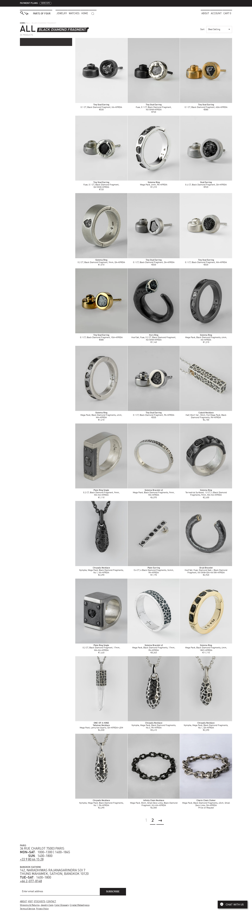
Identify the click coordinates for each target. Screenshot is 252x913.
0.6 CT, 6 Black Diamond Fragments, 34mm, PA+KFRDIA (154, 570)
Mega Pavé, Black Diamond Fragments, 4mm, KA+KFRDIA (206, 337)
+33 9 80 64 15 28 (32, 859)
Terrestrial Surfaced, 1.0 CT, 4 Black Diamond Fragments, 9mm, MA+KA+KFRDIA (206, 492)
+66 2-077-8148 (31, 881)
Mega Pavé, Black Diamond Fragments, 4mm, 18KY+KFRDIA (206, 647)
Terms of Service (27, 909)
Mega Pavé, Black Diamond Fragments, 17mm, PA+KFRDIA (153, 647)
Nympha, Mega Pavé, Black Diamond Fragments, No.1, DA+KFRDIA (206, 725)
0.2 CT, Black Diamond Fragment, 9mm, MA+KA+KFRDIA (101, 492)
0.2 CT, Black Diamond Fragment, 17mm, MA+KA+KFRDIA (101, 647)
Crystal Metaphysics (79, 905)
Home (22, 23)
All (28, 23)
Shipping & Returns (29, 905)
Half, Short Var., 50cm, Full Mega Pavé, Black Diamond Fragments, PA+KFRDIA (206, 415)
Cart (227, 13)
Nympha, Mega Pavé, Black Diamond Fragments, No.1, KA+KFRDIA (101, 570)
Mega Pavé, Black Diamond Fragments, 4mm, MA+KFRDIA (101, 415)
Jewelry (61, 13)
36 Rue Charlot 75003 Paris (42, 848)
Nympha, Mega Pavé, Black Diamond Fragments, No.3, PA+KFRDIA (154, 725)
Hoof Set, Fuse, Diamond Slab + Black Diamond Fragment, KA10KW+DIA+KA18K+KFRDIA (206, 570)
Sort (202, 29)
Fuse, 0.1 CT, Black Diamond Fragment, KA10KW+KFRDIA (154, 107)
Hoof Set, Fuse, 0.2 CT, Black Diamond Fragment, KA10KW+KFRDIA (153, 337)
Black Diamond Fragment (62, 30)
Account (216, 13)
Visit (30, 901)
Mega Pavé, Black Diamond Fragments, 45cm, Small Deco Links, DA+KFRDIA (206, 803)
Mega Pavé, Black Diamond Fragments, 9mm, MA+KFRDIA (154, 492)
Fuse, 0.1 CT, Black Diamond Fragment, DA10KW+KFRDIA (101, 184)
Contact (51, 901)
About (205, 13)
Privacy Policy (42, 909)
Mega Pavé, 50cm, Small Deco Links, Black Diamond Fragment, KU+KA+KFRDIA (153, 803)
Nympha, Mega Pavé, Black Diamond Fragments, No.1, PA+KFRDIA (101, 803)
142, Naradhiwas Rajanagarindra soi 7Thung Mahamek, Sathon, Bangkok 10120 (54, 872)
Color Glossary (61, 905)
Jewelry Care (47, 905)
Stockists (39, 901)
